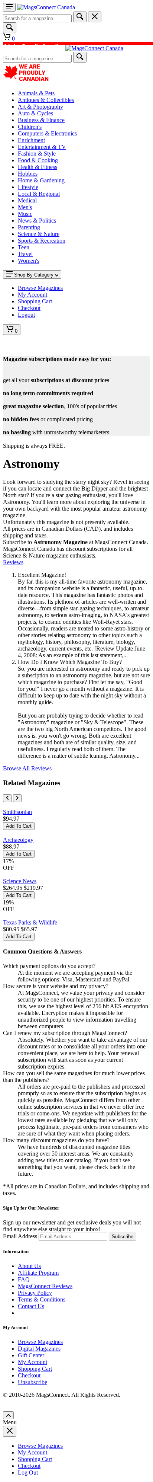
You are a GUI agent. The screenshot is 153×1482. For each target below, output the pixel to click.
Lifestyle (28, 187)
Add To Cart (19, 826)
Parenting (29, 227)
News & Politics (37, 220)
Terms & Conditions (41, 1299)
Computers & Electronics (47, 133)
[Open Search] (9, 27)
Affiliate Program (38, 1272)
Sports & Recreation (41, 240)
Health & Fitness (37, 167)
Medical (27, 200)
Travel (25, 254)
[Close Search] (94, 17)
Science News (19, 881)
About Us (29, 1266)
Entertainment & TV (42, 147)
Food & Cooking (38, 160)
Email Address (20, 1236)
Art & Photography (40, 106)
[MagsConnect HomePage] (46, 7)
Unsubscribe (32, 1382)
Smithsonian (17, 812)
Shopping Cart (35, 1369)
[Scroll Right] (17, 798)
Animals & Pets (36, 93)
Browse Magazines (40, 1342)
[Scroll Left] (7, 798)
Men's (25, 207)
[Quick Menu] (9, 7)
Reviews (13, 562)
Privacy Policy (35, 1293)
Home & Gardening (41, 180)
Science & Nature (38, 234)
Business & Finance (41, 120)
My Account (32, 1362)
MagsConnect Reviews (45, 1286)
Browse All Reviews (27, 768)
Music (25, 214)
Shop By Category (34, 275)
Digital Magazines (39, 1348)
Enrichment (31, 140)
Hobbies (28, 173)
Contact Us (31, 1306)
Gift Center (31, 1355)
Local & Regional (39, 194)
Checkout (29, 1375)
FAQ (24, 1279)
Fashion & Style (37, 153)
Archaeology (18, 840)
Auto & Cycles (35, 113)
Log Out (28, 1472)
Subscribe (122, 1236)
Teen (23, 247)
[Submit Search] (80, 17)
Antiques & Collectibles (46, 100)
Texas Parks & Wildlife (30, 922)
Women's (28, 261)
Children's (30, 127)
